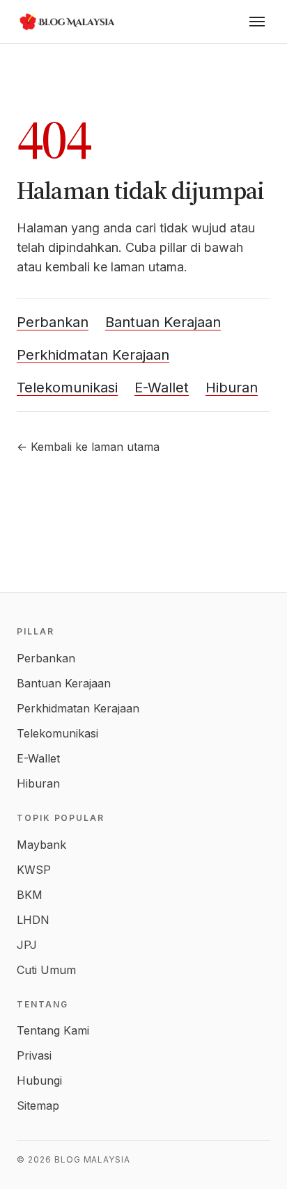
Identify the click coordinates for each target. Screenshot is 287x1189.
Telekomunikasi (67, 387)
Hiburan (231, 387)
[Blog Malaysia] (65, 21)
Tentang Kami (53, 1030)
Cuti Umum (46, 970)
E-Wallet (161, 387)
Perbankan (52, 322)
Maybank (41, 845)
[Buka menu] (257, 21)
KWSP (34, 870)
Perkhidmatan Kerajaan (93, 354)
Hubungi (39, 1080)
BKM (29, 895)
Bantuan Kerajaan (163, 322)
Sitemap (38, 1105)
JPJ (27, 945)
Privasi (34, 1055)
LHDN (33, 920)
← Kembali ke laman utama (88, 447)
